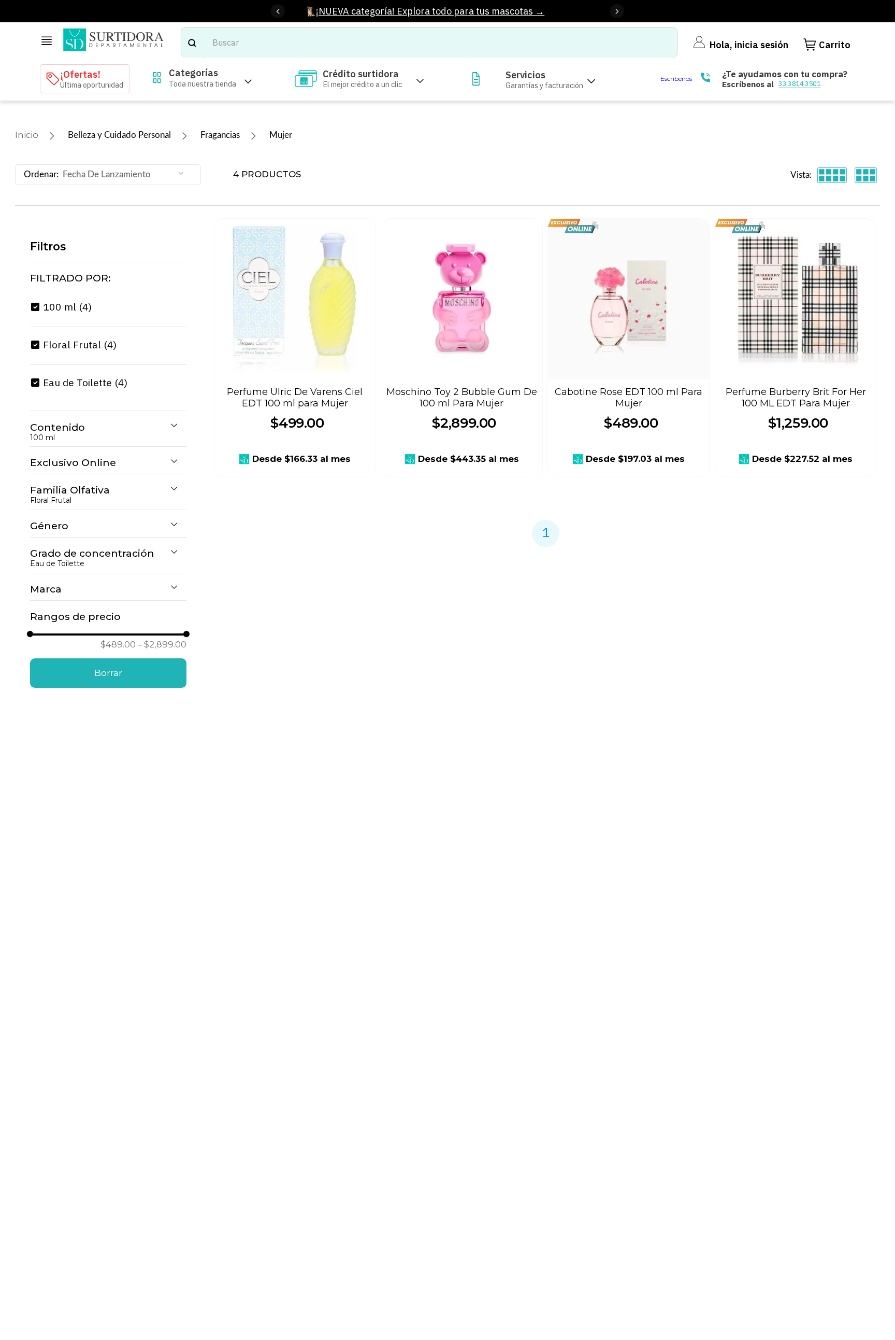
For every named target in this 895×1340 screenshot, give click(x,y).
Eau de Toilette (85, 382)
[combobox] (429, 42)
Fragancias (220, 135)
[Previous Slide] (278, 11)
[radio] (832, 175)
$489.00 (118, 645)
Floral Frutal (80, 344)
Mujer (280, 135)
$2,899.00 (162, 645)
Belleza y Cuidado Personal (119, 135)
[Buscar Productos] (191, 42)
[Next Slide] (617, 11)
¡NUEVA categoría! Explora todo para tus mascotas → (430, 11)
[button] (108, 278)
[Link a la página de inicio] (26, 135)
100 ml (67, 306)
